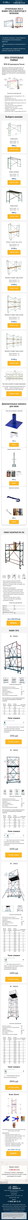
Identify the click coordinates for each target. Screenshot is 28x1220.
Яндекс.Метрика (8, 1211)
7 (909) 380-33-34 (14, 1170)
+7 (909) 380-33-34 (19, 3)
